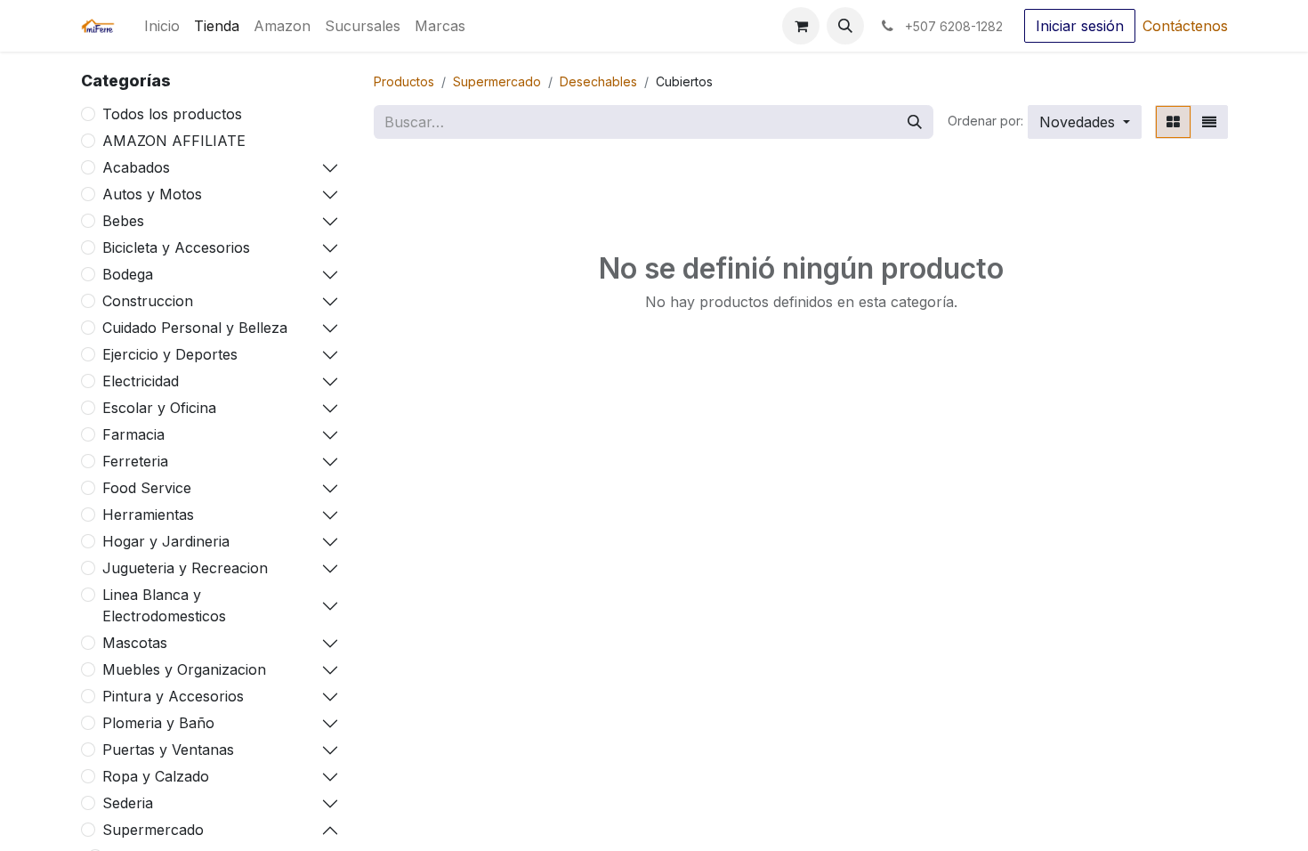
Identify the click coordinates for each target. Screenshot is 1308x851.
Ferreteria (135, 461)
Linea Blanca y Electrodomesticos (164, 605)
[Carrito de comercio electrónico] (801, 26)
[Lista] (1209, 122)
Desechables (598, 81)
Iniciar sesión (1080, 26)
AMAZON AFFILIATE (174, 141)
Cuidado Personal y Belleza (194, 327)
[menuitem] (162, 26)
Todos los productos (172, 114)
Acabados (136, 167)
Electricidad (140, 381)
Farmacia (133, 434)
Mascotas (134, 643)
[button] (845, 26)
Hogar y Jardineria (166, 541)
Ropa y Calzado (155, 776)
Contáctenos (1185, 26)
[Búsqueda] (914, 122)
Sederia (127, 803)
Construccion (147, 301)
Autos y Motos (152, 194)
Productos (404, 81)
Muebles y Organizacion (184, 669)
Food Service (146, 488)
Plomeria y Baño (158, 723)
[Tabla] (1173, 122)
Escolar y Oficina (159, 408)
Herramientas (148, 514)
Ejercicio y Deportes (170, 354)
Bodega (127, 274)
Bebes (123, 221)
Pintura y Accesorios (173, 696)
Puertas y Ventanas (168, 749)
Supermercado (153, 830)
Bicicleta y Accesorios (176, 247)
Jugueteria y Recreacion (185, 568)
